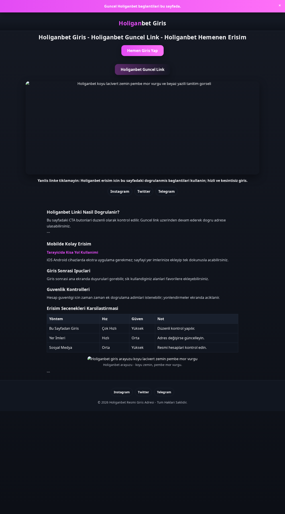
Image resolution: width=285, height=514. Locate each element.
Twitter (143, 191)
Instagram (119, 191)
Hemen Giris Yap (142, 50)
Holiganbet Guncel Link (143, 69)
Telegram (166, 191)
